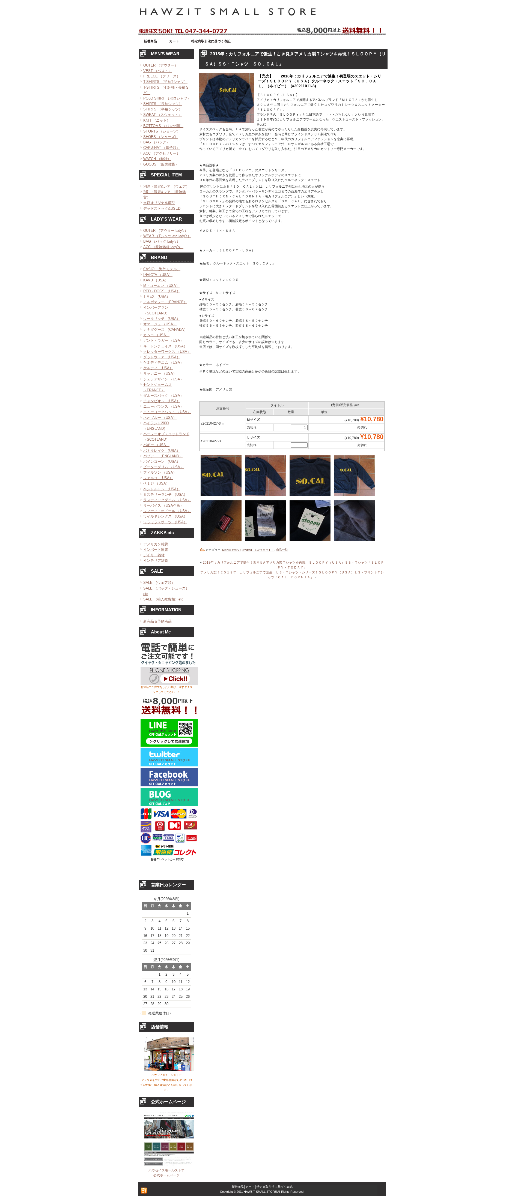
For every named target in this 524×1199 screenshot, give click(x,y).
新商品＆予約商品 (157, 621)
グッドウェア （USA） (161, 357)
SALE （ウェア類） (159, 583)
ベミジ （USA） (156, 483)
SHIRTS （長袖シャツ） (162, 104)
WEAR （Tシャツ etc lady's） (167, 236)
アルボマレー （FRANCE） (165, 302)
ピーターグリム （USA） (163, 467)
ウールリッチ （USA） (161, 319)
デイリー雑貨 (154, 555)
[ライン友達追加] (169, 745)
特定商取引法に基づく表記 (275, 1186)
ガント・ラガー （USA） (163, 340)
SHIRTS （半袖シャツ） (162, 109)
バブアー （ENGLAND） (163, 456)
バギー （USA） (156, 445)
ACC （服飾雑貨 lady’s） (163, 247)
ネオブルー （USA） (160, 418)
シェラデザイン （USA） (163, 379)
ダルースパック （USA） (163, 395)
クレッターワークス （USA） (167, 352)
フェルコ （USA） (158, 478)
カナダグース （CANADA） (165, 329)
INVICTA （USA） (157, 275)
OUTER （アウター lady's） (165, 231)
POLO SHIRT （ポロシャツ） (167, 98)
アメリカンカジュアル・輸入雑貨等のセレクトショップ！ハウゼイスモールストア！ (204, 2)
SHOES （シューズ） (160, 137)
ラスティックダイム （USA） (167, 500)
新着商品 (238, 1186)
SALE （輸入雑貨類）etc (163, 599)
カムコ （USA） (156, 335)
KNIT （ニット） (156, 120)
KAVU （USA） (155, 280)
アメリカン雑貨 (155, 544)
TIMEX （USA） (156, 297)
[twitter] (169, 765)
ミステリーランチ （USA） (165, 494)
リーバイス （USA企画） (163, 505)
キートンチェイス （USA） (165, 346)
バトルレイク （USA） (161, 451)
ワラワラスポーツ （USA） (165, 522)
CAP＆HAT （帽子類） (161, 148)
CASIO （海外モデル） (161, 269)
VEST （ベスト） (157, 71)
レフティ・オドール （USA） (167, 511)
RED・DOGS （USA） (161, 291)
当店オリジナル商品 (159, 203)
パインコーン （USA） (161, 461)
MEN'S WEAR (231, 549)
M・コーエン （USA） (161, 286)
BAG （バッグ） (156, 142)
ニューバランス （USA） (163, 406)
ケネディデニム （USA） (163, 362)
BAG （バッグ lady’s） (161, 241)
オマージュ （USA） (160, 324)
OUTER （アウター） (160, 65)
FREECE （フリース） (161, 76)
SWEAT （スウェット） (162, 115)
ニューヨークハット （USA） (167, 412)
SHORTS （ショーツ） (161, 131)
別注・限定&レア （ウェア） (166, 186)
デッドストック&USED (161, 208)
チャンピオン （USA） (161, 401)
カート (250, 1186)
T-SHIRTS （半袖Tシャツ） (165, 82)
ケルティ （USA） (158, 368)
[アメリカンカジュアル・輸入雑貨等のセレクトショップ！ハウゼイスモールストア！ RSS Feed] (144, 1191)
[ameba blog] (169, 805)
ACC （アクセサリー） (161, 153)
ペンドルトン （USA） (161, 489)
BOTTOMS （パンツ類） (163, 126)
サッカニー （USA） (160, 373)
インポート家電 (155, 550)
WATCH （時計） (157, 159)
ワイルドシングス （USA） (165, 516)
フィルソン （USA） (160, 472)
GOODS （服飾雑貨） (161, 164)
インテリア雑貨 (155, 560)
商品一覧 (282, 549)
